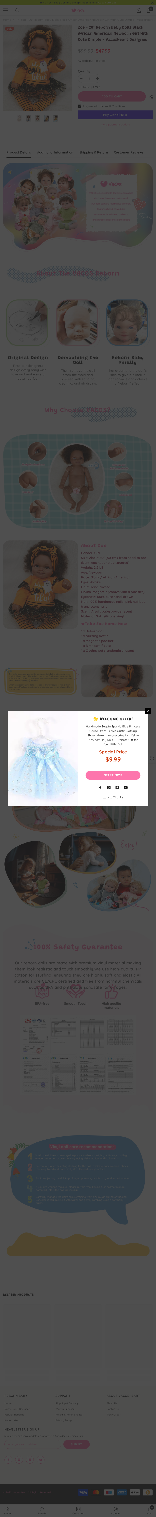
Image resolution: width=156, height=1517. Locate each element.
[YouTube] (126, 787)
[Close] (148, 711)
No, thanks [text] (115, 797)
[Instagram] (109, 787)
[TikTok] (117, 787)
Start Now (113, 775)
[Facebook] (100, 787)
